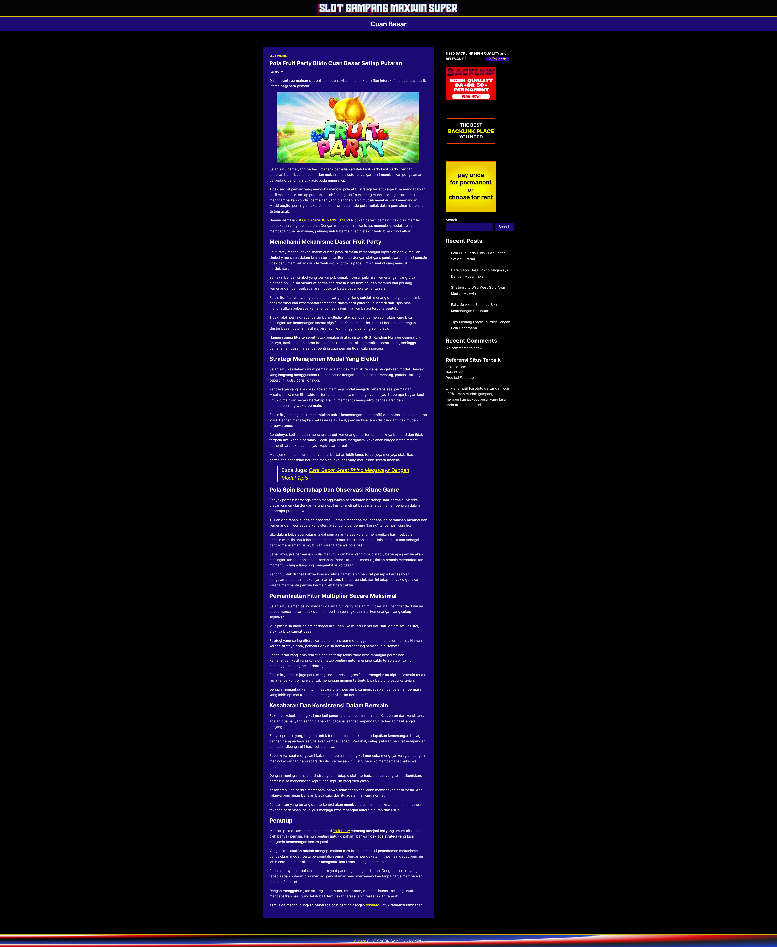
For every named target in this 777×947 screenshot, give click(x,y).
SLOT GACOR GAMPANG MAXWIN (395, 941)
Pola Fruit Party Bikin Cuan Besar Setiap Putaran (335, 63)
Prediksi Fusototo (460, 378)
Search (451, 220)
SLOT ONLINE (278, 55)
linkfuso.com (456, 367)
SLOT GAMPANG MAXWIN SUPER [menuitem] (325, 220)
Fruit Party (341, 831)
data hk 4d (455, 372)
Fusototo (476, 388)
